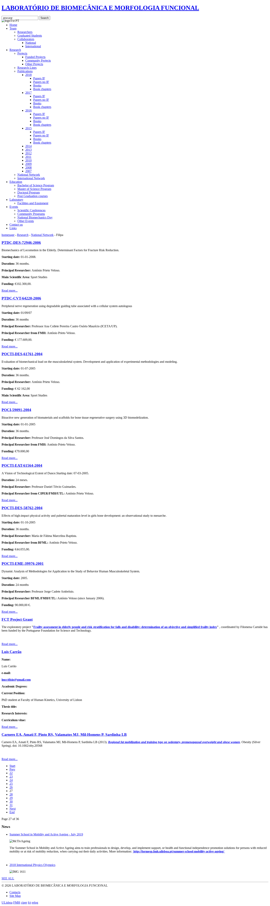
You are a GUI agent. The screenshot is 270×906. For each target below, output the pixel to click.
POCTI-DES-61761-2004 (22, 354)
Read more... (10, 290)
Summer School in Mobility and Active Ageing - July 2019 (46, 834)
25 (11, 783)
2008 (28, 167)
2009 (28, 164)
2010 (28, 160)
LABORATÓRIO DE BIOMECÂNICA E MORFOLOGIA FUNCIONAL (100, 7)
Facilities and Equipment (32, 203)
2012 (28, 153)
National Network (28, 174)
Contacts (14, 892)
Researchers (24, 32)
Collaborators (25, 39)
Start (12, 766)
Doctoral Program (28, 192)
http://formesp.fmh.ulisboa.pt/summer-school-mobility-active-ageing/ (178, 851)
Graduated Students (29, 35)
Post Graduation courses (32, 196)
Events (13, 206)
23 (11, 776)
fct (29, 902)
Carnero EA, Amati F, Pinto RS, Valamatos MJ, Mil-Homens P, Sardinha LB (64, 734)
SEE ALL (8, 878)
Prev (12, 769)
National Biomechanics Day (35, 217)
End (12, 812)
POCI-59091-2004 (16, 410)
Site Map (15, 895)
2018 (28, 74)
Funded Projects (35, 57)
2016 (28, 110)
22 (11, 773)
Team (12, 28)
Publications (25, 71)
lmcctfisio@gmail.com (16, 679)
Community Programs (31, 214)
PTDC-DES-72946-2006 (21, 243)
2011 (28, 156)
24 (11, 780)
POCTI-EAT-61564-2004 (22, 465)
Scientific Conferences (31, 210)
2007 (28, 171)
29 (11, 798)
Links (13, 228)
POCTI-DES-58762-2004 (22, 508)
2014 (28, 146)
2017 (28, 92)
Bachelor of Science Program (35, 185)
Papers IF (39, 78)
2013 (28, 149)
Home (13, 25)
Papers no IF (41, 82)
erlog (35, 902)
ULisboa (7, 902)
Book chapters (42, 89)
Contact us (16, 224)
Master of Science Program (34, 189)
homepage (8, 235)
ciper (24, 902)
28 (11, 794)
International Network (31, 178)
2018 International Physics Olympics (32, 865)
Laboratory (16, 199)
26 (11, 787)
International (33, 46)
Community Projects (38, 60)
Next (12, 808)
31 (11, 805)
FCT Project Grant (17, 619)
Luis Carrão (12, 652)
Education (15, 181)
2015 (28, 128)
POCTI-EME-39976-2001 (23, 563)
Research (15, 50)
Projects (22, 53)
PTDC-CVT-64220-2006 (21, 298)
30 (11, 801)
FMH (16, 902)
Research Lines (27, 67)
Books (37, 85)
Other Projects (34, 64)
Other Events (25, 221)
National (30, 42)
